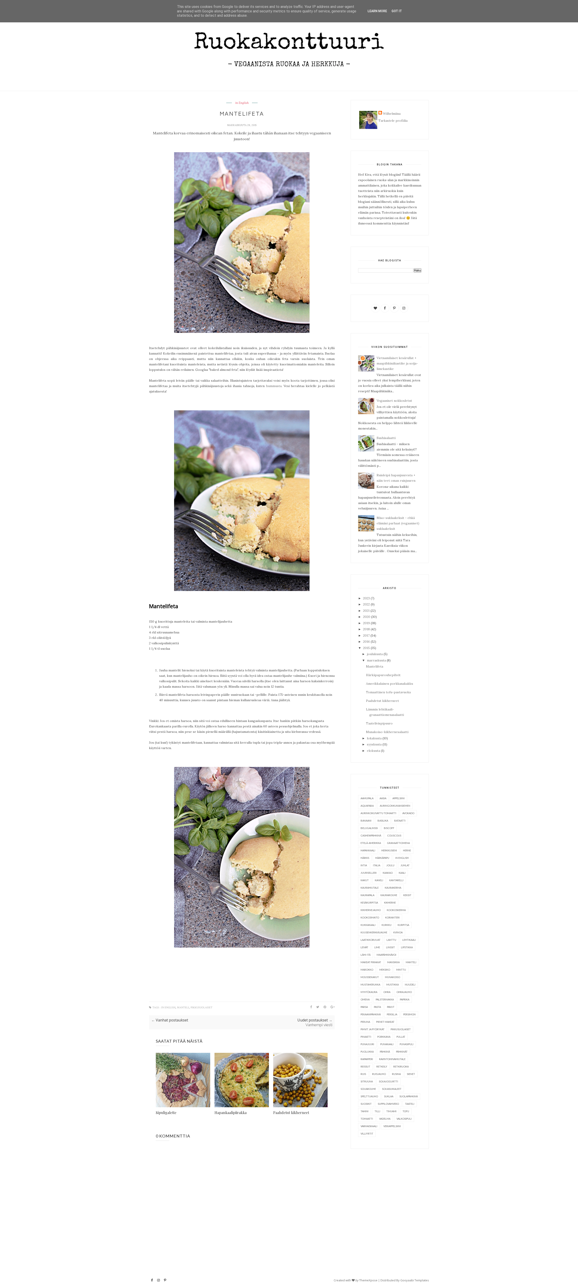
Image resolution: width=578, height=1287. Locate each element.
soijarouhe (368, 1088)
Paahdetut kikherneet (291, 1112)
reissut (365, 1066)
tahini (364, 1111)
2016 (366, 642)
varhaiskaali (369, 1126)
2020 (366, 617)
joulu (390, 865)
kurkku (387, 924)
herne (407, 850)
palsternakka (385, 999)
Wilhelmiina (392, 114)
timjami (391, 1111)
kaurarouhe (388, 895)
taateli (409, 1103)
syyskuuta (374, 744)
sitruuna (367, 1081)
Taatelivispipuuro (379, 723)
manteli (183, 1007)
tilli (377, 1111)
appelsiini (398, 798)
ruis (363, 1073)
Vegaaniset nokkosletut (394, 401)
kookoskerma (396, 910)
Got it (397, 11)
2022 (366, 604)
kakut (365, 880)
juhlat (405, 865)
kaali (402, 872)
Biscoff (389, 828)
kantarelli (396, 880)
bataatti (400, 820)
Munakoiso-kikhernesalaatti (387, 732)
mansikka (393, 962)
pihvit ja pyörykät (373, 1029)
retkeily (381, 1066)
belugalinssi (369, 828)
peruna (365, 1021)
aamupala (367, 798)
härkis (365, 857)
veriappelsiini (392, 1126)
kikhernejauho (371, 910)
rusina (396, 1073)
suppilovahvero (388, 1103)
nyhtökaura (369, 991)
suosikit (366, 1103)
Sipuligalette (166, 1112)
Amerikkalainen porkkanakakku (389, 684)
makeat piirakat (371, 962)
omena (365, 999)
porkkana (383, 1036)
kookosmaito (370, 917)
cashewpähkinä (371, 835)
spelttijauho (369, 1096)
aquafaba (367, 805)
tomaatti (367, 1118)
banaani (366, 820)
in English (242, 103)
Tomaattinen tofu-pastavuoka (388, 692)
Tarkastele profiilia (393, 121)
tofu (406, 1111)
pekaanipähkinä (371, 1014)
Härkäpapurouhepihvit (383, 675)
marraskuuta (376, 660)
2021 (366, 611)
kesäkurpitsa (369, 902)
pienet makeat (385, 1021)
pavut (390, 1006)
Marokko (367, 969)
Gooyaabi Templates (414, 1280)
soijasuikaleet (391, 1088)
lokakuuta (374, 738)
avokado (408, 813)
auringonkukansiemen (395, 805)
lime (377, 947)
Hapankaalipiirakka (230, 1112)
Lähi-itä (366, 954)
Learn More (377, 11)
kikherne (390, 902)
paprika (404, 999)
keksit (407, 895)
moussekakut (370, 977)
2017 (366, 635)
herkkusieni (389, 850)
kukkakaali (368, 924)
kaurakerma (393, 887)
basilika (383, 820)
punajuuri (367, 1044)
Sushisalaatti (386, 438)
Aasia (383, 798)
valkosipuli (404, 1118)
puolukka (367, 1051)
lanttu (391, 939)
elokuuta (373, 751)
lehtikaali (409, 939)
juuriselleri (369, 872)
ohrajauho (404, 991)
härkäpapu (382, 857)
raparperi (367, 1059)
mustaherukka (370, 984)
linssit (390, 947)
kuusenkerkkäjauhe (374, 932)
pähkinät (402, 1051)
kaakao (388, 872)
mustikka (392, 984)
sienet (411, 1073)
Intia (364, 865)
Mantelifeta (374, 666)
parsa (364, 1006)
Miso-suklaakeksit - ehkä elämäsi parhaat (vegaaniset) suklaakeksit (398, 523)
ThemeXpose (368, 1280)
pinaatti (366, 1036)
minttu (401, 969)
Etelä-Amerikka (371, 842)
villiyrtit (367, 1133)
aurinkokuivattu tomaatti (378, 813)
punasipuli (406, 1044)
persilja (392, 1014)
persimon (409, 1014)
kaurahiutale (370, 887)
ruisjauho (379, 1073)
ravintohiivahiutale (392, 1059)
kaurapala (367, 895)
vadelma (384, 1118)
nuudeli (410, 984)
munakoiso (392, 977)
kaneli (379, 880)
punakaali (387, 1044)
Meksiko (384, 969)
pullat (400, 1036)
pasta (377, 1006)
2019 (366, 623)
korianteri (392, 917)
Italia (376, 865)
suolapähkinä (408, 1096)
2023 (366, 598)
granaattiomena (398, 842)
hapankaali (368, 850)
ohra (386, 991)
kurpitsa (403, 924)
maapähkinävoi (386, 954)
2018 (366, 629)
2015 (366, 648)
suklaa (388, 1096)
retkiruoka (401, 1066)
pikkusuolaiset (201, 1007)
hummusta (274, 386)
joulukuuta (375, 654)
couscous (394, 835)
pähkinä (385, 1051)
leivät (364, 947)
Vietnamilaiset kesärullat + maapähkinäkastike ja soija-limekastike (397, 363)
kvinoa (398, 932)
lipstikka (407, 947)
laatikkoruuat (370, 939)
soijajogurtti (388, 1081)
